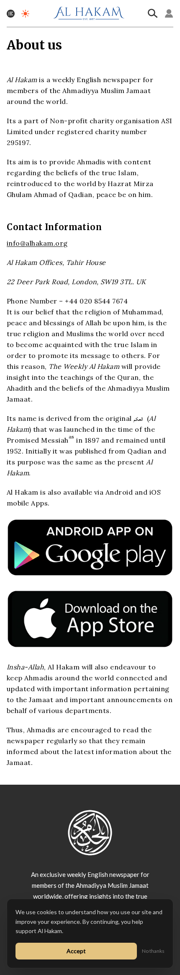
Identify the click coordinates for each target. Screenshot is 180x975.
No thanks (153, 951)
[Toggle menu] (11, 14)
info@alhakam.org (37, 243)
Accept (76, 950)
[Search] (153, 13)
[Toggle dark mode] (25, 14)
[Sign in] (169, 13)
